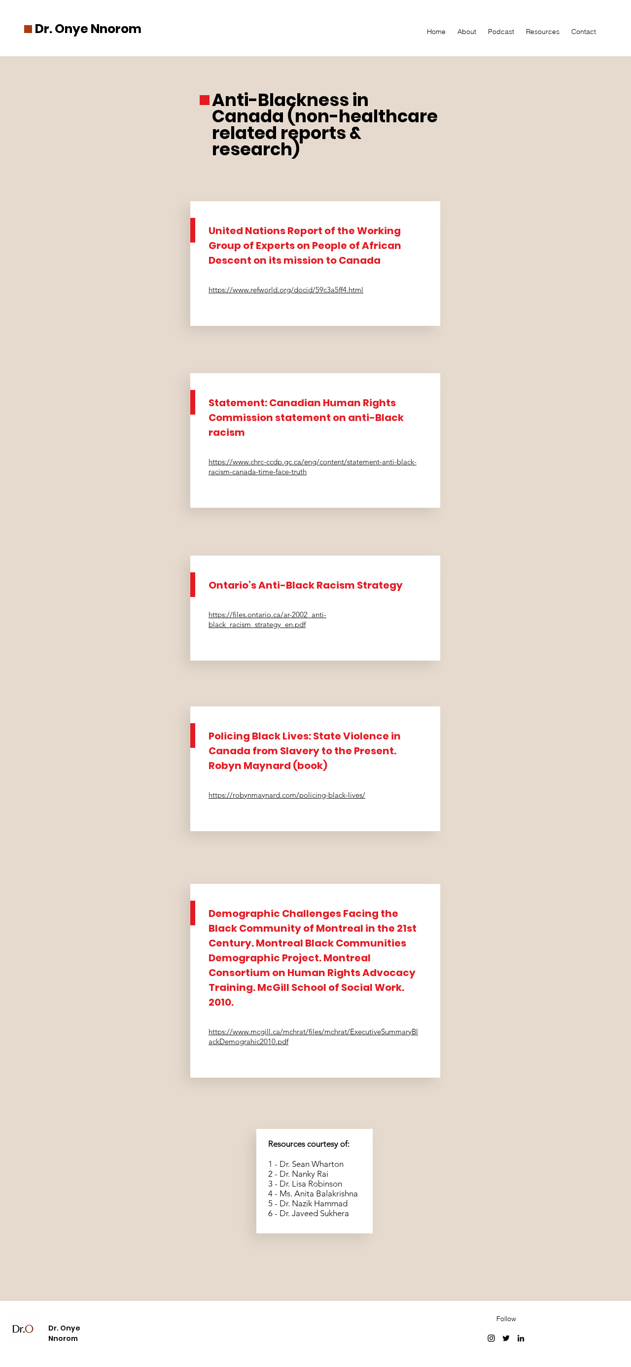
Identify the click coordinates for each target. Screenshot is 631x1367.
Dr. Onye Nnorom (88, 28)
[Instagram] (491, 1338)
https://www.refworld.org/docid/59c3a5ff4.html (286, 289)
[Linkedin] (521, 1338)
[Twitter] (506, 1338)
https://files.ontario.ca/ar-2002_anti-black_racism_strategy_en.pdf (267, 619)
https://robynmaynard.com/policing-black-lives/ (287, 795)
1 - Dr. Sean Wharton (306, 1164)
